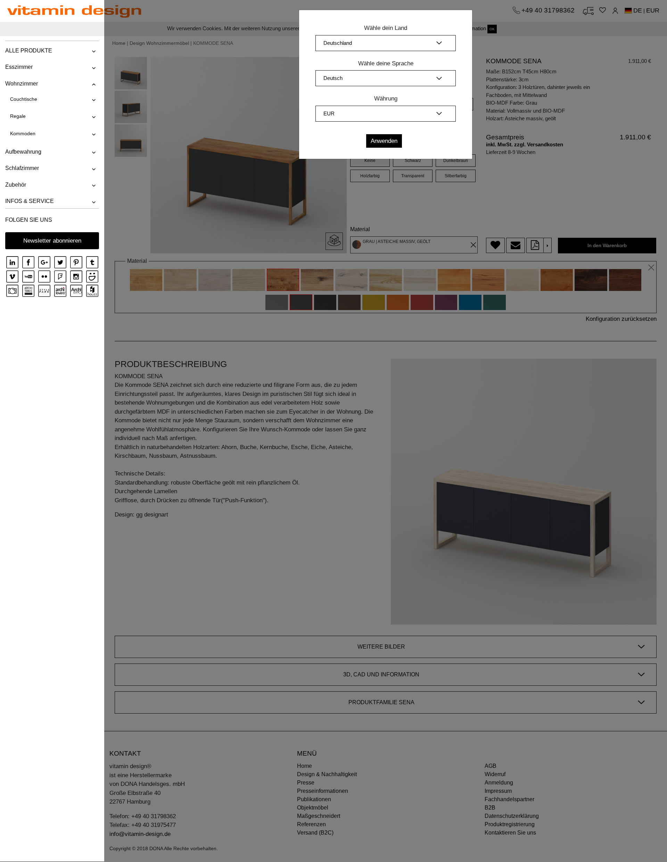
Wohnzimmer (21, 84)
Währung (385, 98)
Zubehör (15, 185)
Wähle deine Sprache (385, 63)
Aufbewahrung (23, 152)
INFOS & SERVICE (29, 201)
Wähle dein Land (385, 28)
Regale (18, 116)
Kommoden (22, 133)
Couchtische (23, 99)
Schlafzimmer (22, 168)
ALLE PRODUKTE (28, 51)
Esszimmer (19, 67)
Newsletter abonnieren (52, 240)
